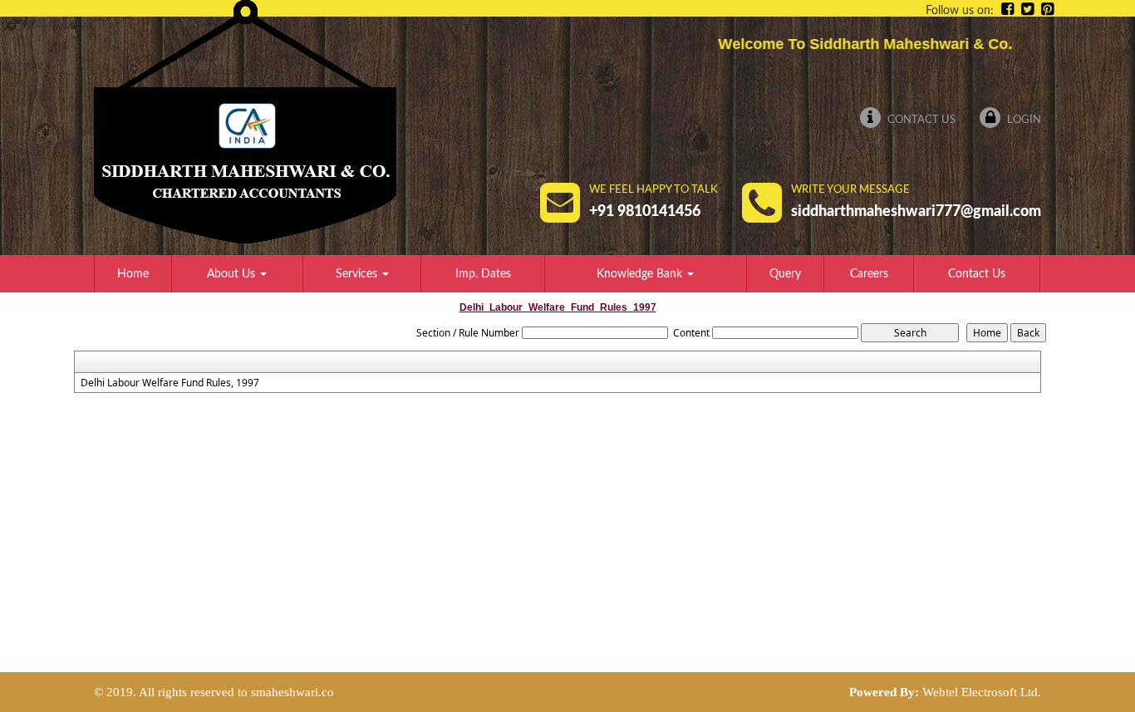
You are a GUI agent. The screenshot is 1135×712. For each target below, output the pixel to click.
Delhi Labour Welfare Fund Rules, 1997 (170, 383)
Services (358, 274)
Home (133, 274)
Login (1023, 120)
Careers (869, 274)
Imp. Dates (483, 274)
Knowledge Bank (641, 274)
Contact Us (920, 120)
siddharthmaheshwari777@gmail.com (916, 211)
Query (785, 274)
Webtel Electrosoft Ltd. (981, 692)
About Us (232, 274)
